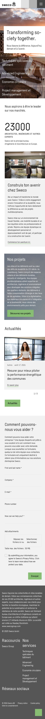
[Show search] (33, 4)
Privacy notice (23, 703)
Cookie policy (35, 703)
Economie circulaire (31, 670)
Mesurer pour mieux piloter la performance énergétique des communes (24, 374)
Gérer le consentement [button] (10, 706)
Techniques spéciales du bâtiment (28, 654)
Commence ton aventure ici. (19, 242)
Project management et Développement (29, 678)
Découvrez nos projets (20, 313)
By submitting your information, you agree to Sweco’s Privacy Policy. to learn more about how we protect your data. (23, 560)
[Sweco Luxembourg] (9, 4)
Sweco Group (8, 646)
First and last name (13, 468)
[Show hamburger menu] (41, 4)
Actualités (12, 403)
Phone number (10, 504)
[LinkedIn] (4, 694)
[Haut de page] (38, 712)
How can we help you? (14, 516)
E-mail (8, 492)
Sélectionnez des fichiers (31, 540)
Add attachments (11, 531)
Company (9, 480)
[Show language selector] (25, 4)
